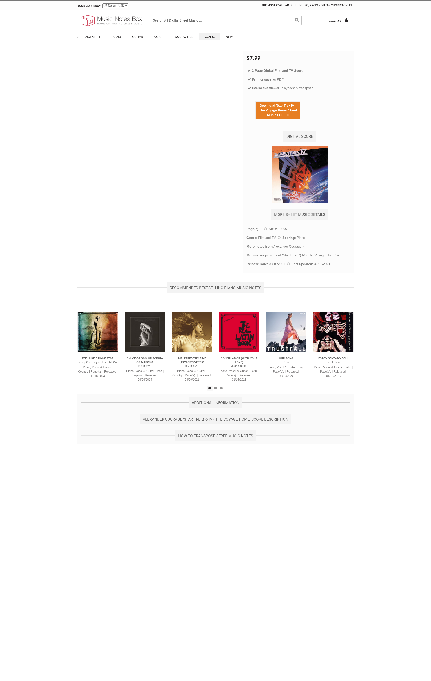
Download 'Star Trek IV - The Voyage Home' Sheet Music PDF (278, 110)
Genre (210, 37)
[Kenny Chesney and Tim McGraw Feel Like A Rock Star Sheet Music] (98, 332)
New (229, 37)
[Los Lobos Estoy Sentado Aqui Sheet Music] (333, 332)
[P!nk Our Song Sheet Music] (286, 332)
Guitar (137, 37)
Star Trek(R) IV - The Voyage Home (309, 255)
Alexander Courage (287, 246)
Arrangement (88, 37)
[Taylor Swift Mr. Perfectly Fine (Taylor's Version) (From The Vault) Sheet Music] (192, 332)
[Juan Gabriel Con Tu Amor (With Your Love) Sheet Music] (239, 332)
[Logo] (111, 20)
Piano (116, 37)
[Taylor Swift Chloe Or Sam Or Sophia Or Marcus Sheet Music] (145, 332)
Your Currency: (89, 5)
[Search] (297, 20)
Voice (158, 37)
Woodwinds (183, 37)
